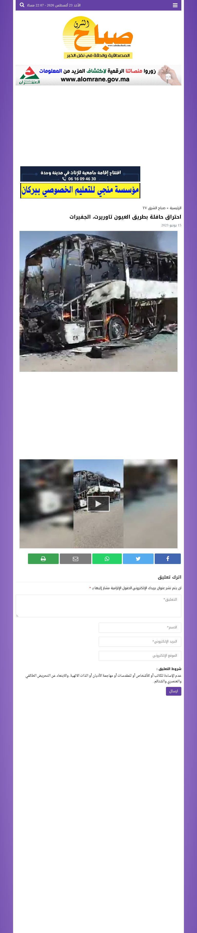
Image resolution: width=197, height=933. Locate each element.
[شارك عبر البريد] (75, 559)
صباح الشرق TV (154, 208)
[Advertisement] (98, 125)
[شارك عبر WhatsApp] (107, 559)
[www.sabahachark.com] (98, 38)
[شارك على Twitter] (138, 559)
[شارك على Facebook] (168, 559)
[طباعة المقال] (43, 559)
